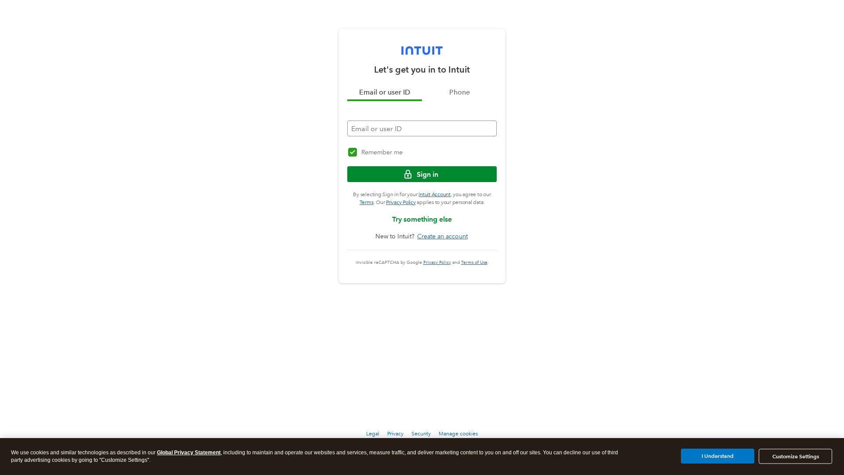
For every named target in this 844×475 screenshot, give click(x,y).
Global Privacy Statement (189, 452)
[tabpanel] (422, 118)
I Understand (718, 456)
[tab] (384, 92)
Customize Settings (795, 456)
